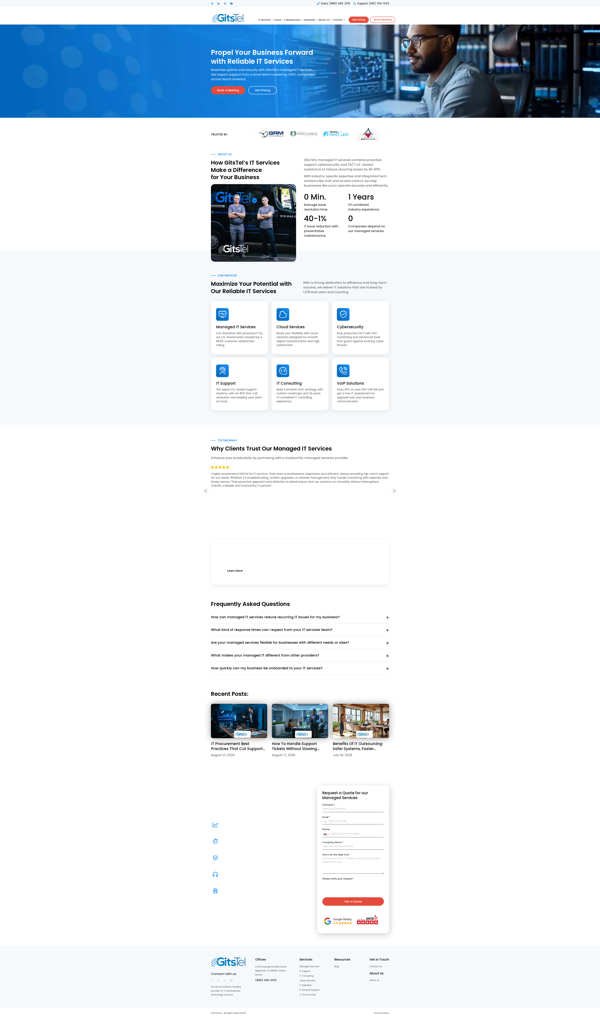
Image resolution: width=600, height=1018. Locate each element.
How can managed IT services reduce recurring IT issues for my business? (275, 617)
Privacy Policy (381, 1013)
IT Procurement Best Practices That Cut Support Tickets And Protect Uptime (237, 748)
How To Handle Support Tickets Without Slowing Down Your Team (294, 748)
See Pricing (358, 19)
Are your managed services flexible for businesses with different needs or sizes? (280, 642)
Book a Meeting (383, 19)
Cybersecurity (292, 19)
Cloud (277, 19)
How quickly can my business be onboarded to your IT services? (266, 668)
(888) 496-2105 (265, 980)
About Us (324, 19)
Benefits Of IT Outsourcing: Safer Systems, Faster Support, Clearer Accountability (358, 751)
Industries (309, 19)
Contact (338, 19)
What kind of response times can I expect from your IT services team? (271, 629)
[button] (252, 134)
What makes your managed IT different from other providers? (265, 655)
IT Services (264, 19)
